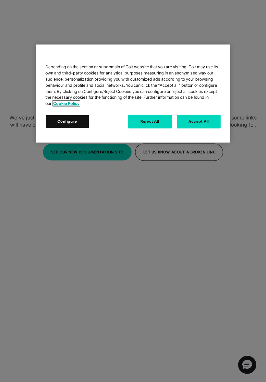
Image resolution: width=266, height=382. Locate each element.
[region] (133, 94)
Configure (67, 121)
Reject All (149, 121)
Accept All (198, 121)
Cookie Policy (66, 103)
